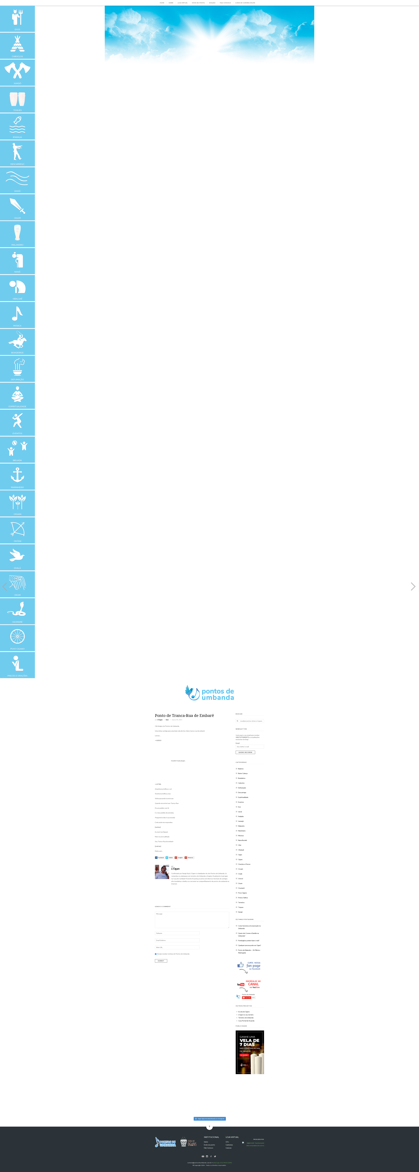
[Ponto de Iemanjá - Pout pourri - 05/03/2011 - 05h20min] (412, 586)
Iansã (240, 812)
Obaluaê (241, 850)
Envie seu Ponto (198, 3)
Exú (167, 720)
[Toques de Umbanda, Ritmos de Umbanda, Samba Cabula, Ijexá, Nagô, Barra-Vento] (17, 112)
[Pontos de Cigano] (17, 651)
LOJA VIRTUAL (232, 1137)
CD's (227, 1142)
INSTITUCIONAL (211, 1137)
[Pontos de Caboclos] (17, 58)
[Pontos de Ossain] (17, 516)
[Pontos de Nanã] (17, 274)
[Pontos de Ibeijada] (17, 462)
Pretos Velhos (243, 898)
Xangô (240, 912)
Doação (212, 3)
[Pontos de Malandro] (17, 247)
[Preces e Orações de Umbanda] (17, 677)
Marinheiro (242, 831)
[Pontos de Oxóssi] (17, 543)
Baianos (241, 769)
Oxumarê (241, 888)
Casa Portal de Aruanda (246, 1021)
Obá (239, 845)
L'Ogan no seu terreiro (245, 1015)
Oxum (240, 883)
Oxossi (240, 878)
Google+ (180, 857)
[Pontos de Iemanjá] (17, 139)
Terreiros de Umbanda (245, 1018)
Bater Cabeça (242, 773)
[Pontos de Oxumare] (17, 624)
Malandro (241, 826)
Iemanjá (241, 821)
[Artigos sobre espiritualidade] (17, 408)
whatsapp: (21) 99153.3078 (222, 1162)
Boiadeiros (241, 778)
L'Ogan (160, 720)
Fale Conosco (225, 3)
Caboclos (241, 783)
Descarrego (242, 792)
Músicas (241, 835)
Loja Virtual (183, 3)
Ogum (240, 859)
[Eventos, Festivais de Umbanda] (17, 435)
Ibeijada (241, 816)
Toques (240, 907)
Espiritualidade (243, 797)
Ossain (240, 869)
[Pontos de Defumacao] (17, 381)
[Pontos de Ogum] (17, 220)
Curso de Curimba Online (245, 3)
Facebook (161, 857)
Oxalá (240, 874)
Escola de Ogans (244, 1012)
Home (162, 3)
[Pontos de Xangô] (17, 85)
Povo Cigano (242, 893)
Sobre (171, 3)
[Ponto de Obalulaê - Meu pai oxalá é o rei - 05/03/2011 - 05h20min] (7, 586)
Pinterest (190, 857)
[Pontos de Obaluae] (17, 300)
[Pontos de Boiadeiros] (17, 354)
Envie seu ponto (209, 1145)
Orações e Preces (244, 864)
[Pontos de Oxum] (17, 597)
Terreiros (241, 902)
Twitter (171, 857)
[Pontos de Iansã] (17, 193)
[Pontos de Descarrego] (17, 166)
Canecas (229, 1148)
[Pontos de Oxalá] (17, 570)
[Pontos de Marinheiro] (17, 489)
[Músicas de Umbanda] (17, 327)
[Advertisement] (190, 894)
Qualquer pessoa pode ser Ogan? (249, 945)
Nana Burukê (242, 840)
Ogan (240, 855)
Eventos (241, 802)
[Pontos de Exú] (17, 31)
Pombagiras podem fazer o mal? (248, 940)
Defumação (242, 788)
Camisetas (229, 1145)
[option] (209, 19)
